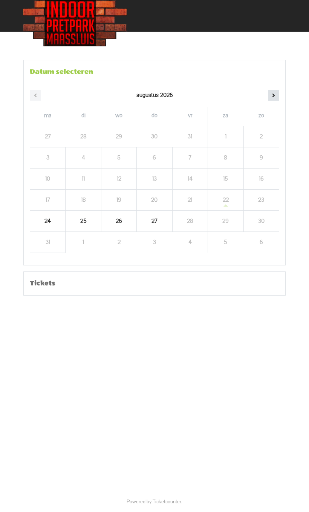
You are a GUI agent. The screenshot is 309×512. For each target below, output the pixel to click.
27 (154, 221)
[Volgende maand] (273, 95)
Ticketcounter (167, 501)
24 (47, 221)
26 (119, 221)
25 (83, 221)
